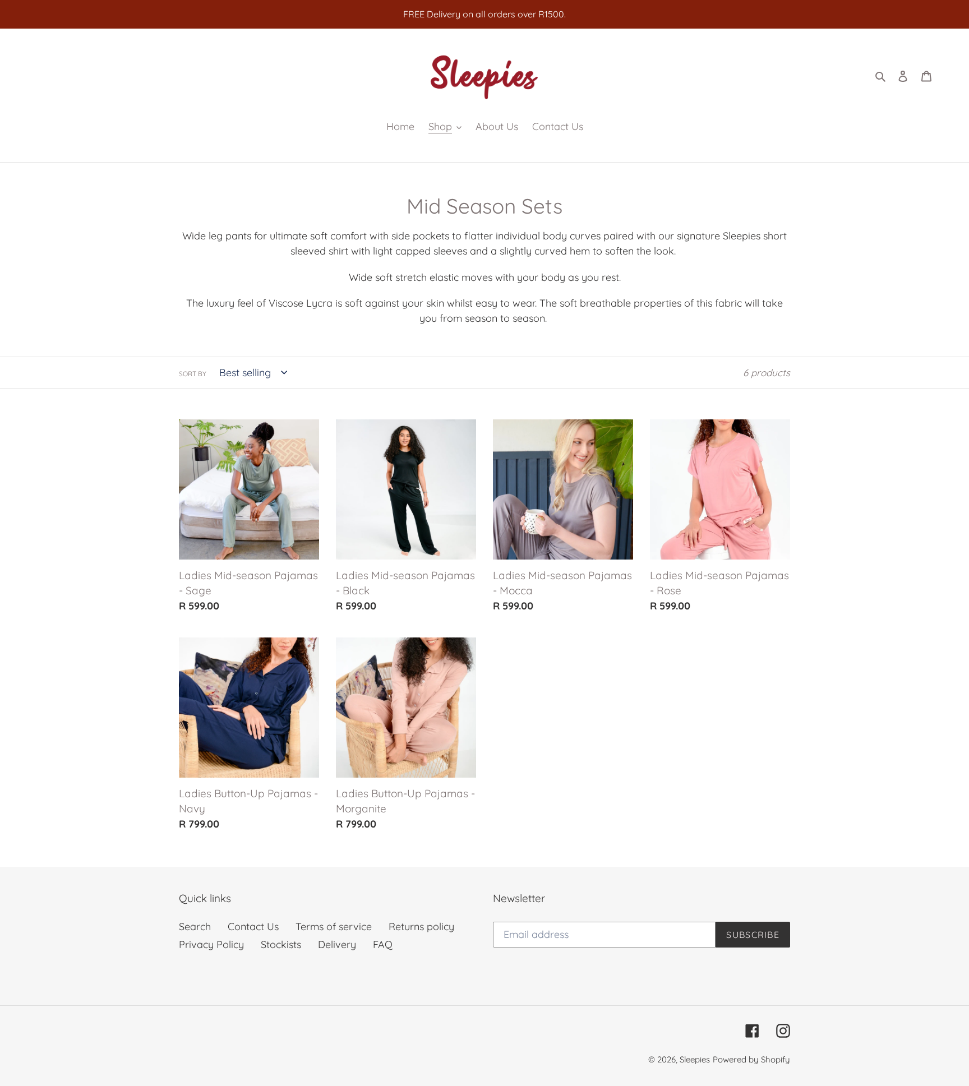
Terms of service (334, 926)
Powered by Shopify (751, 1059)
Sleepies (695, 1059)
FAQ (383, 944)
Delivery (337, 944)
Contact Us (253, 926)
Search (195, 926)
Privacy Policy (211, 944)
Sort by (192, 373)
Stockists (281, 944)
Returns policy (421, 926)
